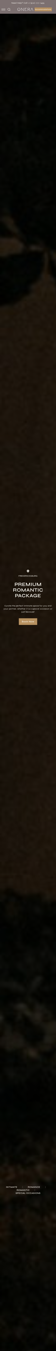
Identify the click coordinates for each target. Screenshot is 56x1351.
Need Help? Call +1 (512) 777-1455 (28, 3)
